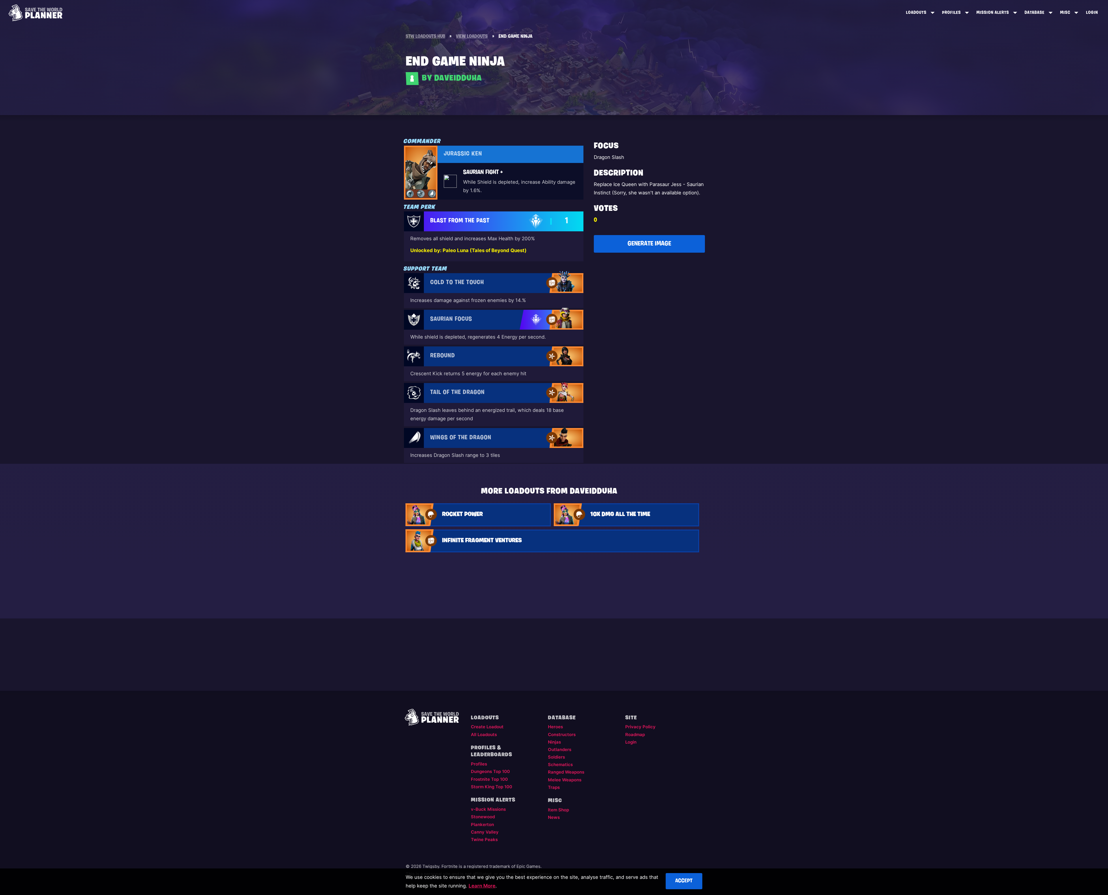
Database (1035, 13)
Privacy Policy (640, 726)
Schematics (560, 764)
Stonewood (483, 816)
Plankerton (482, 824)
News (554, 817)
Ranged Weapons (566, 772)
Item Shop (558, 810)
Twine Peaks (484, 839)
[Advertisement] (649, 300)
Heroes (555, 726)
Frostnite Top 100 (489, 779)
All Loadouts (484, 734)
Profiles (951, 13)
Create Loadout (487, 726)
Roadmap (635, 734)
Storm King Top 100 (491, 786)
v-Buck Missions (488, 809)
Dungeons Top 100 (490, 771)
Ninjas (554, 742)
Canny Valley (485, 832)
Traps (554, 787)
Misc (1065, 13)
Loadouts (916, 13)
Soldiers (556, 757)
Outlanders (559, 749)
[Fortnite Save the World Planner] (35, 12)
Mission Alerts (992, 13)
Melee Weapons (564, 780)
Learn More (482, 886)
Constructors (562, 734)
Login (1092, 13)
